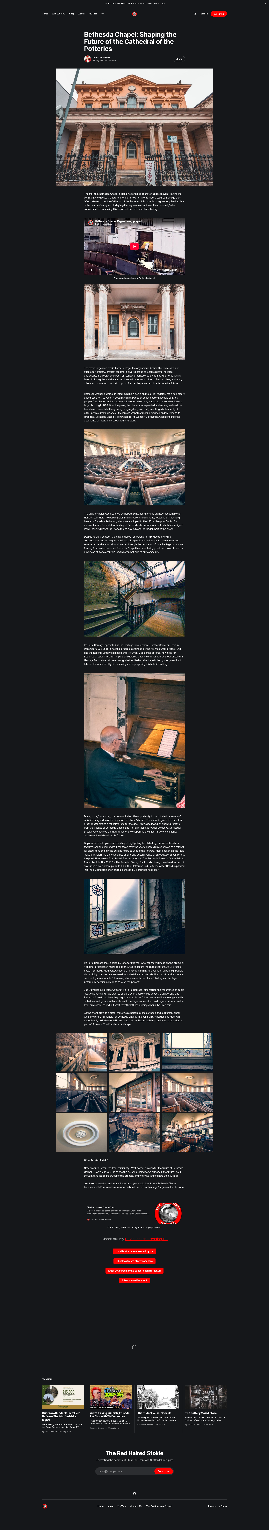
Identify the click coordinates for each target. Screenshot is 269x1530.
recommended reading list (146, 1239)
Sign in (204, 13)
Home (45, 13)
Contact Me (136, 1506)
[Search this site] (195, 14)
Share (179, 59)
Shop (71, 13)
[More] (102, 14)
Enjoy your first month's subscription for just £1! (134, 1270)
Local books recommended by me (134, 1251)
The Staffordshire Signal (158, 1506)
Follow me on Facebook (134, 1280)
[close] (265, 3)
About (81, 13)
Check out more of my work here (134, 1261)
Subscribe (219, 13)
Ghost (224, 1506)
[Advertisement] (134, 1313)
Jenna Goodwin (101, 57)
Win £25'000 (58, 13)
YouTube (92, 13)
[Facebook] (134, 1493)
